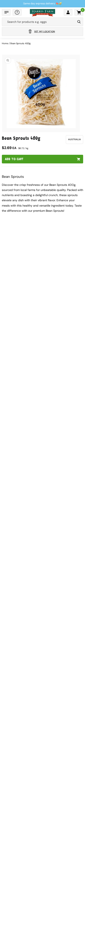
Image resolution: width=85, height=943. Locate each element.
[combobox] (38, 22)
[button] (6, 12)
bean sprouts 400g (20, 43)
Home (5, 43)
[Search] (79, 22)
